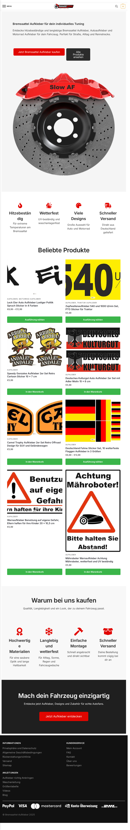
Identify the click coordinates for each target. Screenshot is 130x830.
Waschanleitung (11, 782)
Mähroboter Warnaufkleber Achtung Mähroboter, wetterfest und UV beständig (89, 560)
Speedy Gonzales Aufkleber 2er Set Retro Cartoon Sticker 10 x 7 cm (31, 375)
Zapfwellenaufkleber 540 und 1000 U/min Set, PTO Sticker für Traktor (92, 308)
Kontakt (70, 756)
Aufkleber (12, 299)
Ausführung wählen (35, 319)
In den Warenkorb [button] (35, 391)
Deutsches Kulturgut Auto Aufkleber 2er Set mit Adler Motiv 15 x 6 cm (92, 380)
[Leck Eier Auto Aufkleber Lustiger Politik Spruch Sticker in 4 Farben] (34, 277)
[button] (122, 6)
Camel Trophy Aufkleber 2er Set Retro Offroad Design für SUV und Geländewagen (34, 444)
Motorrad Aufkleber (30, 299)
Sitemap (7, 765)
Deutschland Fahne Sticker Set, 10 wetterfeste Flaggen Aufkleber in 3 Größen (92, 450)
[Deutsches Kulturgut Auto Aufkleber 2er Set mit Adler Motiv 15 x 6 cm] (93, 350)
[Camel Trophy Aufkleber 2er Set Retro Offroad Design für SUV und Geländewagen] (34, 418)
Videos (6, 790)
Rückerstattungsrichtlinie (17, 756)
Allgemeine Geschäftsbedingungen (22, 752)
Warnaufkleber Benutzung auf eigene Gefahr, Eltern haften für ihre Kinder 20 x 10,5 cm (33, 522)
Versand (7, 761)
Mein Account (74, 748)
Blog (5, 795)
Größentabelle (11, 786)
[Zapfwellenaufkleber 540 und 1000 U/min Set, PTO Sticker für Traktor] (93, 279)
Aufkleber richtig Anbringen (18, 777)
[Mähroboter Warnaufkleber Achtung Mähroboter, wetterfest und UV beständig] (93, 511)
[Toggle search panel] (116, 6)
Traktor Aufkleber (87, 303)
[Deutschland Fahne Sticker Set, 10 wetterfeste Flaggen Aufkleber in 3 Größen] (93, 421)
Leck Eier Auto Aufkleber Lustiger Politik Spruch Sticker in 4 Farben (30, 304)
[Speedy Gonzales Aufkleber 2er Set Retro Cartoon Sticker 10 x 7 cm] (34, 347)
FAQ (68, 752)
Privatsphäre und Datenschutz (19, 748)
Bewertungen (74, 765)
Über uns (71, 761)
